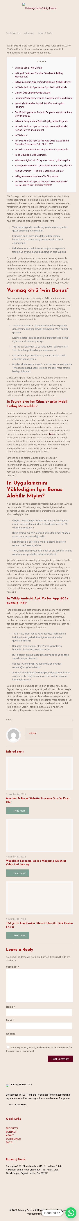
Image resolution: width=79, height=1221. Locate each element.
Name (10, 1006)
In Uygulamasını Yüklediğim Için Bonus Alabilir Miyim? (43, 82)
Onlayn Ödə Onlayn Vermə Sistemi (33, 92)
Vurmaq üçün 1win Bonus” (29, 67)
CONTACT (11, 1131)
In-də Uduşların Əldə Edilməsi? (31, 154)
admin (27, 33)
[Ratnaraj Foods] (39, 7)
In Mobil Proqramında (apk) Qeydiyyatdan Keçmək (41, 121)
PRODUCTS (12, 1128)
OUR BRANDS (13, 1138)
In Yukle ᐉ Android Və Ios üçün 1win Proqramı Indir (41, 149)
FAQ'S (9, 1142)
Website (10, 1033)
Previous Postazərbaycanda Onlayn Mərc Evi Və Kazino (44, 98)
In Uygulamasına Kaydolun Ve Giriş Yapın (36, 176)
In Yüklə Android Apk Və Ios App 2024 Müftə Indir (41, 87)
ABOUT (10, 1135)
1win (51, 434)
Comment (12, 966)
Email (10, 1020)
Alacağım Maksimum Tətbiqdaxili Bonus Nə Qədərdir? (43, 165)
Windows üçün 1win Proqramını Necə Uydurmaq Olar (43, 160)
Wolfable (47, 1213)
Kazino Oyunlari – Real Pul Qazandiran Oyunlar (39, 171)
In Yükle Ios (21, 135)
